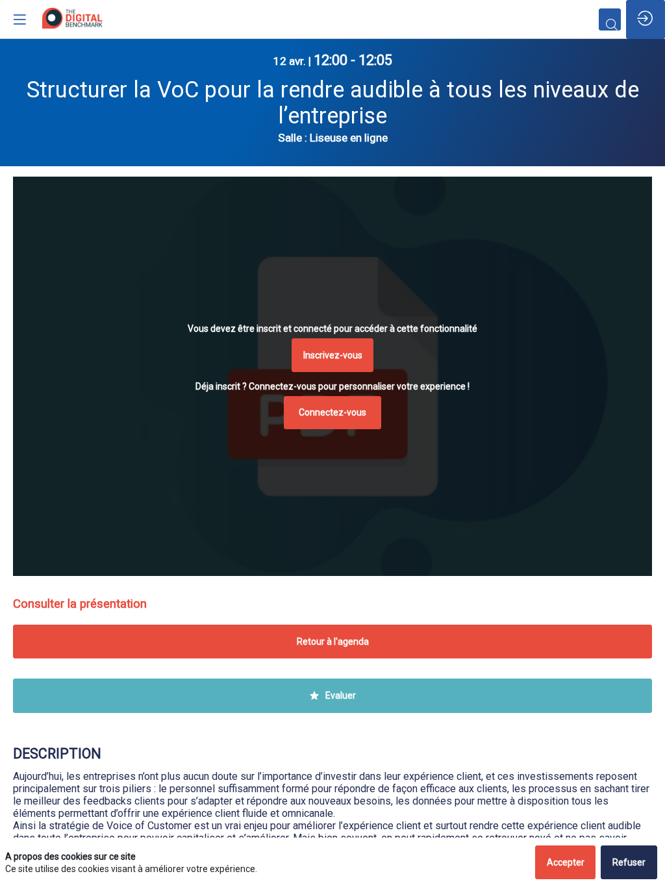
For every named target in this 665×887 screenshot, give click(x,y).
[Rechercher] (610, 19)
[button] (333, 355)
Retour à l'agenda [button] (333, 641)
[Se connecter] (645, 19)
